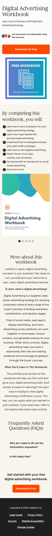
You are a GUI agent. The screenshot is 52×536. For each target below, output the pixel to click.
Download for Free (26, 49)
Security (12, 521)
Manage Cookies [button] (26, 527)
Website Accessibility (33, 521)
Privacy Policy (35, 515)
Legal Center (16, 515)
